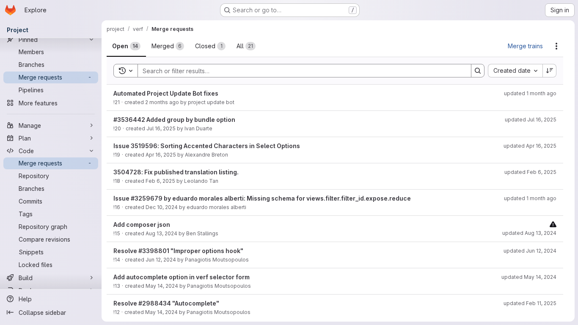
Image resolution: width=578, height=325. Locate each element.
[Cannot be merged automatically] (553, 224)
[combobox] (515, 70)
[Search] (477, 70)
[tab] (126, 46)
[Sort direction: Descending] (549, 70)
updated (530, 93)
